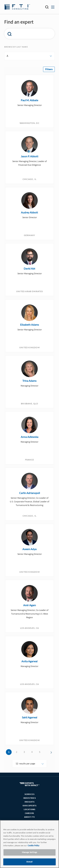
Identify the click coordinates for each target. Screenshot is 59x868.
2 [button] (16, 752)
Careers (29, 813)
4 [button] (32, 752)
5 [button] (39, 752)
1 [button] (9, 752)
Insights (30, 802)
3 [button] (24, 752)
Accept (29, 862)
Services (30, 794)
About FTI (29, 817)
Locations (29, 809)
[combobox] (27, 34)
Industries (29, 798)
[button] (49, 69)
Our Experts (30, 805)
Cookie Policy (33, 846)
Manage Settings (29, 852)
